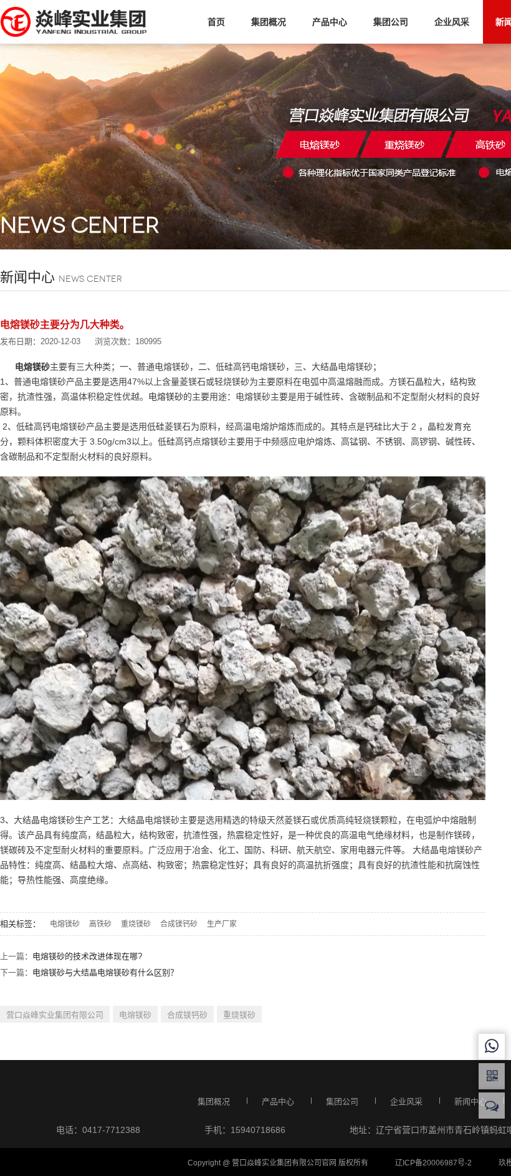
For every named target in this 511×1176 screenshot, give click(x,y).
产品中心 (329, 22)
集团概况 (268, 22)
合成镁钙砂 (179, 924)
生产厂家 (222, 924)
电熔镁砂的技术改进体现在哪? (87, 956)
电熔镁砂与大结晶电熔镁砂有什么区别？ (105, 972)
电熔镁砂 (165, 397)
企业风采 (451, 22)
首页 (216, 22)
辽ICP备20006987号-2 (433, 1163)
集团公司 (390, 22)
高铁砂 (100, 924)
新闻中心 (470, 1101)
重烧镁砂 (136, 924)
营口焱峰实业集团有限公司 (54, 1014)
